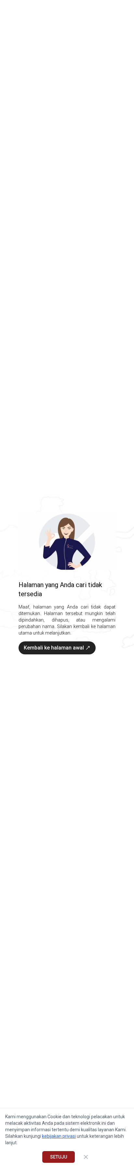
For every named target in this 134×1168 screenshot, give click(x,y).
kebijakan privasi (59, 1136)
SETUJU (58, 1157)
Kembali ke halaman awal (54, 648)
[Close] (86, 1157)
